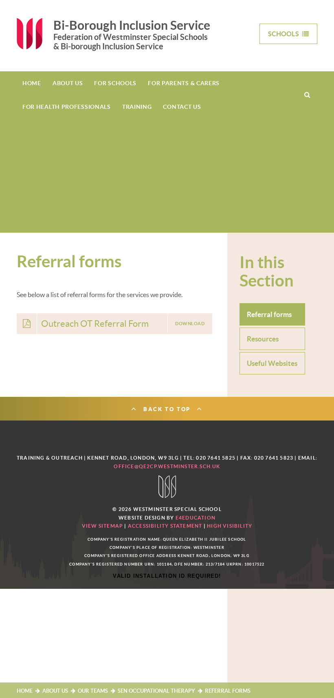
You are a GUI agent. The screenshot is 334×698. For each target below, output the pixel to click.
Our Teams (93, 691)
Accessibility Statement (165, 525)
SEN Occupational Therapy (156, 691)
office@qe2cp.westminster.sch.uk (167, 466)
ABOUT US (55, 691)
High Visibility (229, 525)
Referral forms (227, 691)
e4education (195, 517)
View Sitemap (102, 525)
